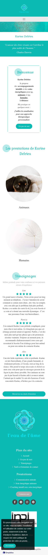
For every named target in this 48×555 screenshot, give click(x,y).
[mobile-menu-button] (24, 19)
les (25, 96)
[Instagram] (27, 502)
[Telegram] (21, 502)
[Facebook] (14, 502)
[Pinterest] (33, 502)
